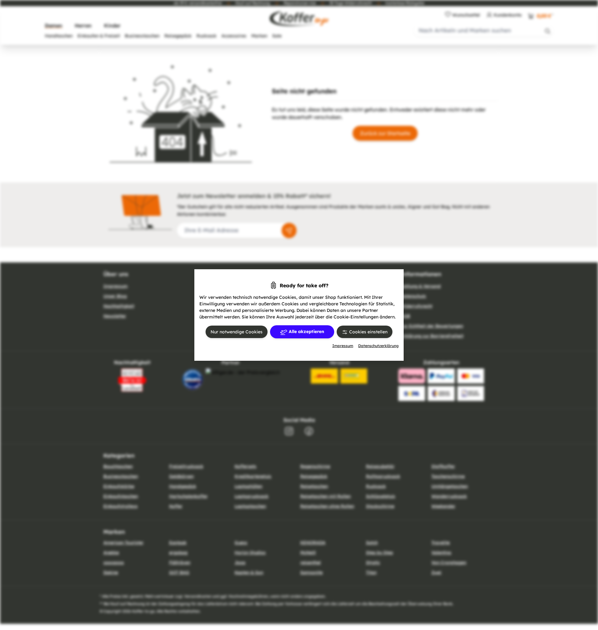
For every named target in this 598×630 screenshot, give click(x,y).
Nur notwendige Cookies (237, 332)
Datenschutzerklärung (378, 345)
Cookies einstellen (367, 332)
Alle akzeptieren (305, 331)
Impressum (342, 345)
